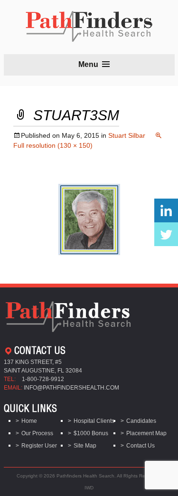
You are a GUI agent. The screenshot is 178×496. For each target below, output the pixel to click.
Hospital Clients (94, 421)
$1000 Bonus (91, 433)
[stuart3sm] (89, 219)
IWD (89, 487)
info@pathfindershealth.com (71, 387)
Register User (39, 445)
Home (29, 421)
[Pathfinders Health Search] (89, 23)
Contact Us (140, 445)
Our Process (37, 433)
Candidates (141, 421)
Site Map (85, 445)
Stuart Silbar (126, 135)
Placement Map (146, 433)
